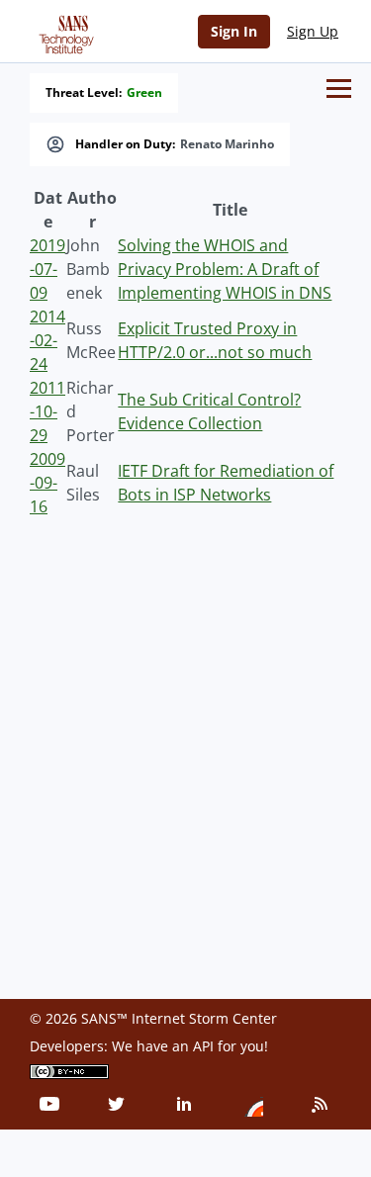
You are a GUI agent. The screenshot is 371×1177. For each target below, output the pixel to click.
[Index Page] (63, 30)
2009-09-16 (47, 482)
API (203, 1046)
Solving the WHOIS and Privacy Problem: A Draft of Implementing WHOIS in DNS (224, 269)
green (144, 93)
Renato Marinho (227, 144)
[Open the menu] (339, 88)
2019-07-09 (47, 269)
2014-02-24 (47, 340)
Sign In (234, 31)
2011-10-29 (47, 411)
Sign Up (312, 31)
